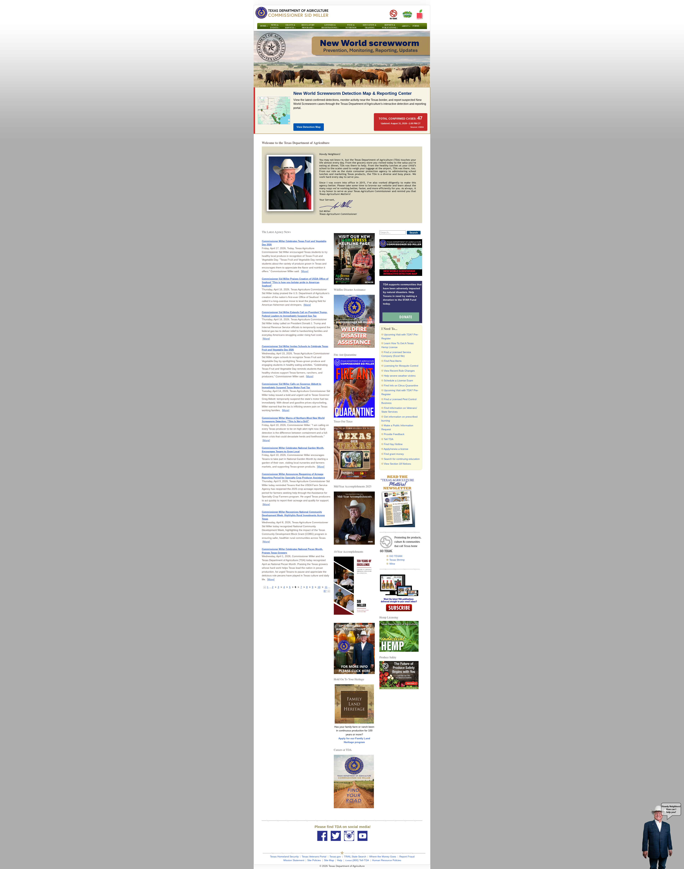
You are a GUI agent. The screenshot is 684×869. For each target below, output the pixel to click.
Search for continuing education (402, 458)
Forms (416, 25)
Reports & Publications (390, 26)
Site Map (329, 860)
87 (325, 591)
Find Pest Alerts (392, 360)
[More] (304, 271)
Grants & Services (290, 26)
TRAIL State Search (355, 856)
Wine (392, 563)
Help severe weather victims (400, 375)
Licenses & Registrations (330, 26)
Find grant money (394, 454)
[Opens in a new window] (393, 14)
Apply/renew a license (396, 449)
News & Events (274, 26)
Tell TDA (388, 439)
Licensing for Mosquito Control (401, 365)
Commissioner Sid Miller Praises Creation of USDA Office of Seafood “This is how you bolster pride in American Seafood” (295, 282)
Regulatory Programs (308, 26)
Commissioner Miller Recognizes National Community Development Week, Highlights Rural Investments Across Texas (293, 515)
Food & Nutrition (351, 26)
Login (390, 866)
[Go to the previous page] (265, 587)
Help (339, 860)
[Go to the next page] (328, 591)
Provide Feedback (394, 434)
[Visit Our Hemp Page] (399, 636)
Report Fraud (406, 856)
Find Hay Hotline (393, 444)
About (406, 26)
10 (319, 587)
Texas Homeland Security (284, 856)
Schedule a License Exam (398, 380)
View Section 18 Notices (397, 463)
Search (414, 232)
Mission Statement (293, 860)
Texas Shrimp (397, 559)
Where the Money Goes (382, 856)
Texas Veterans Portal (314, 856)
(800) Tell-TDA (361, 860)
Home (264, 25)
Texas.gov (335, 856)
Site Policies (314, 860)
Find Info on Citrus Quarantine (401, 385)
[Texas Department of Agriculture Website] (292, 12)
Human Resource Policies (386, 860)
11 (326, 587)
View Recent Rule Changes (399, 370)
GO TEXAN (395, 556)
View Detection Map (309, 126)
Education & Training (369, 26)
